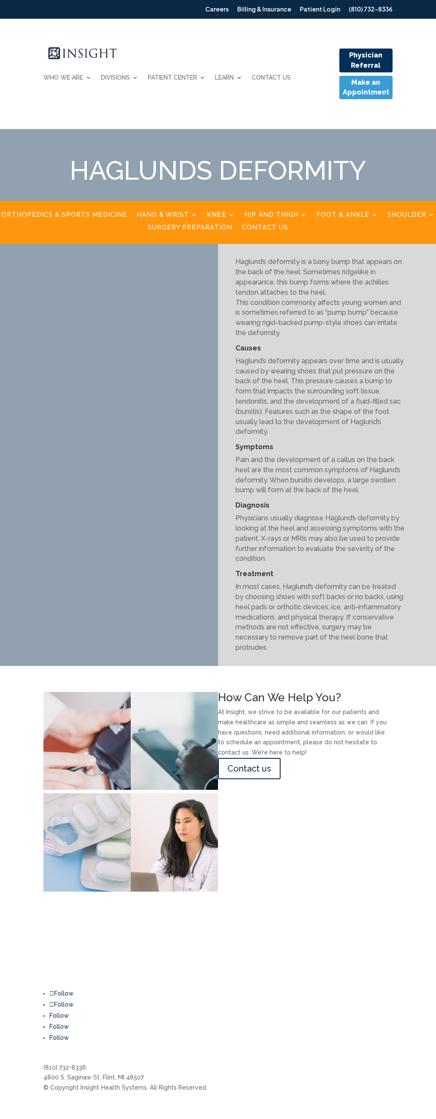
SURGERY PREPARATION (190, 227)
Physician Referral (365, 60)
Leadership (300, 967)
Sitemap (369, 994)
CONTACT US (271, 77)
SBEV (364, 978)
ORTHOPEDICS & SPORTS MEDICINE (64, 215)
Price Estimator (306, 984)
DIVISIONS (115, 77)
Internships (300, 951)
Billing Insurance (251, 951)
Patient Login (247, 1010)
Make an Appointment (366, 87)
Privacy (367, 1010)
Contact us (249, 768)
